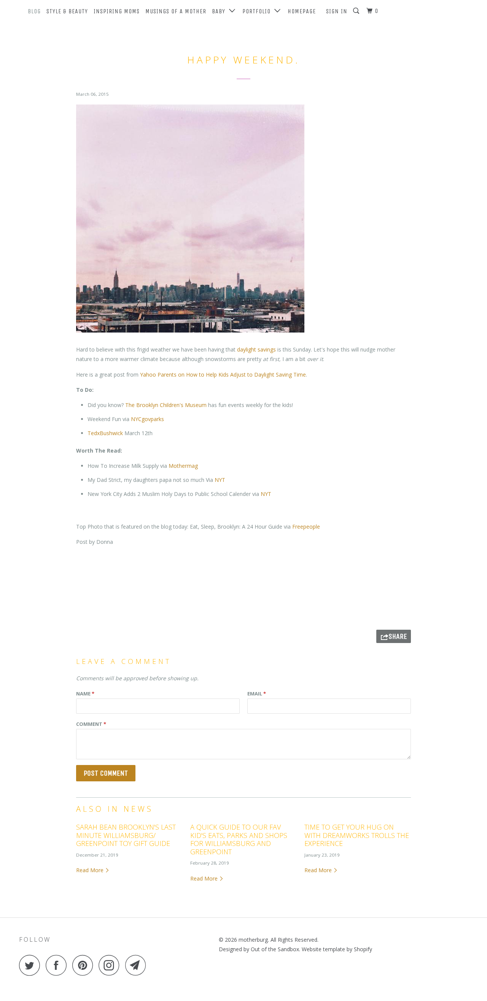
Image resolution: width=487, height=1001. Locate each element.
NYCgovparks (147, 419)
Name (85, 693)
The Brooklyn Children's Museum (166, 405)
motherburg (253, 939)
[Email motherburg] (137, 965)
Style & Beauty (67, 11)
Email (256, 693)
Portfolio (258, 11)
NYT (220, 479)
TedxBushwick (106, 433)
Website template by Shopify (337, 949)
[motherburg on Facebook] (58, 965)
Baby (220, 11)
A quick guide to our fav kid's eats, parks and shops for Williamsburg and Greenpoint (238, 839)
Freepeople (306, 526)
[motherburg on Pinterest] (84, 965)
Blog (34, 11)
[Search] (357, 11)
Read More (90, 870)
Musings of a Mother (175, 11)
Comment (91, 724)
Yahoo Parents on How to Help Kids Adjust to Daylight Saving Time (223, 374)
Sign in (336, 11)
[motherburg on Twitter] (31, 965)
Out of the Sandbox (275, 949)
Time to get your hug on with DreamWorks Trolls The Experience (356, 835)
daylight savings (257, 349)
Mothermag (183, 465)
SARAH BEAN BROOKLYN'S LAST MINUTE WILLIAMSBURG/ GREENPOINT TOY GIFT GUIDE (126, 835)
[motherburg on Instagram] (111, 965)
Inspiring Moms (117, 11)
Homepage (302, 11)
